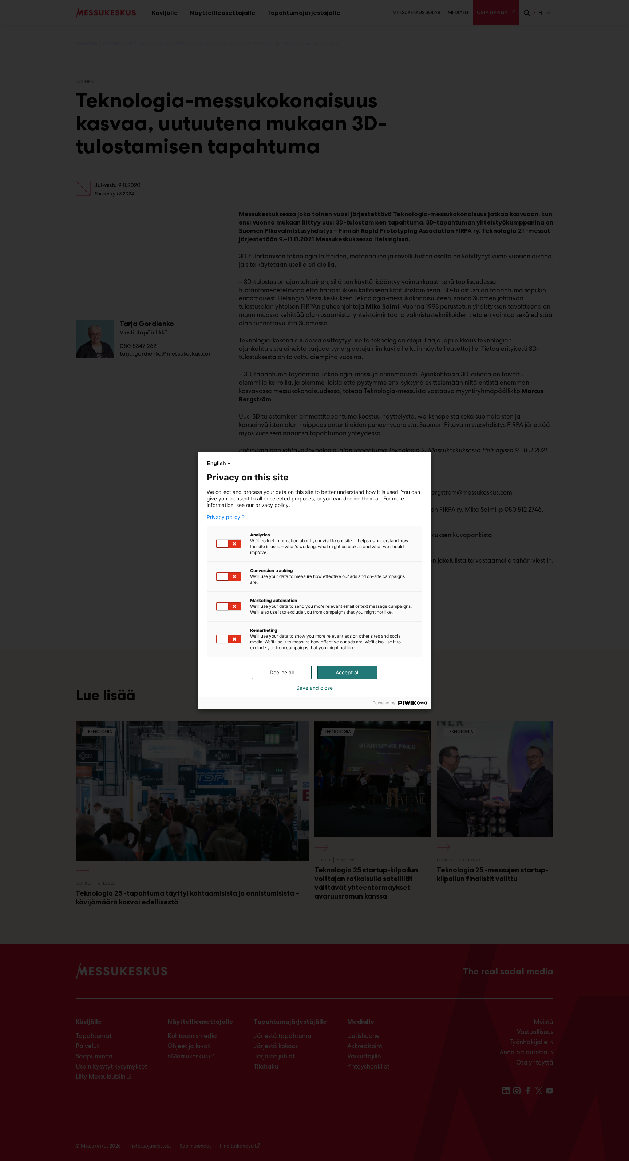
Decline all (282, 672)
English (216, 463)
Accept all (347, 672)
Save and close (314, 688)
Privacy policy (223, 517)
